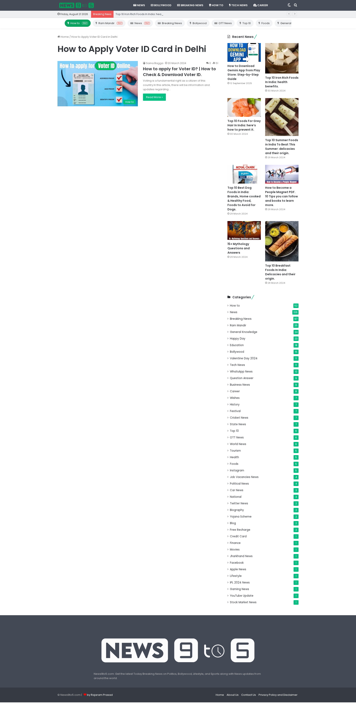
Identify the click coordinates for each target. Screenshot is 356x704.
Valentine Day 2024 (244, 358)
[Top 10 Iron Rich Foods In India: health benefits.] (282, 58)
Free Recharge (240, 530)
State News (238, 424)
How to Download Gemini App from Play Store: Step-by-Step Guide (243, 72)
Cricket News (239, 418)
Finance (235, 543)
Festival (235, 411)
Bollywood (162, 5)
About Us (233, 695)
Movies (235, 550)
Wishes (235, 398)
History (235, 404)
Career (262, 5)
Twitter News (239, 503)
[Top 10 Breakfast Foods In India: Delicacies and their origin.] (282, 241)
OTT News (225, 23)
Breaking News (191, 5)
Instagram (237, 470)
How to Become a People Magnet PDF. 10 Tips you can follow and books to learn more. (281, 196)
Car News (236, 490)
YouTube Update (241, 596)
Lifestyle (236, 576)
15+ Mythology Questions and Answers (238, 248)
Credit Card (238, 536)
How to (217, 5)
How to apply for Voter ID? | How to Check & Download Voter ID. (179, 71)
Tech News (239, 5)
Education (237, 345)
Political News (239, 484)
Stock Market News (243, 602)
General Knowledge (243, 332)
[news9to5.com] (76, 5)
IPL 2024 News (240, 583)
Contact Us (248, 695)
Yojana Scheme (241, 517)
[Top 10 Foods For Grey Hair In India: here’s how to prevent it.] (244, 107)
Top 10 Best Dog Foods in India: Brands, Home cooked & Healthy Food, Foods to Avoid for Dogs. (244, 198)
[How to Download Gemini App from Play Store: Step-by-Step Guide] (244, 52)
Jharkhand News (241, 556)
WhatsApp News (241, 372)
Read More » (154, 97)
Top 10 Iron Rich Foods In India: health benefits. (146, 14)
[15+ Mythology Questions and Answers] (244, 230)
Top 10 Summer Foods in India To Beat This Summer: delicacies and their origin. (281, 146)
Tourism (235, 451)
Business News (240, 385)
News (140, 5)
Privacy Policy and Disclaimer (278, 695)
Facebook (237, 563)
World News (238, 444)
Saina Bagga (154, 63)
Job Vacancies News (244, 477)
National (235, 497)
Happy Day (237, 339)
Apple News (238, 569)
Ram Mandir (110, 23)
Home (64, 37)
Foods (265, 23)
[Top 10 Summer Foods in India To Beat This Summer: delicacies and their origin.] (282, 117)
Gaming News (239, 589)
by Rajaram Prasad (100, 695)
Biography (237, 510)
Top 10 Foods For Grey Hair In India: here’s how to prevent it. (244, 125)
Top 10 (246, 23)
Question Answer (241, 378)
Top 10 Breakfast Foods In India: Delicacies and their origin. (280, 272)
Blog (233, 523)
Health (234, 457)
